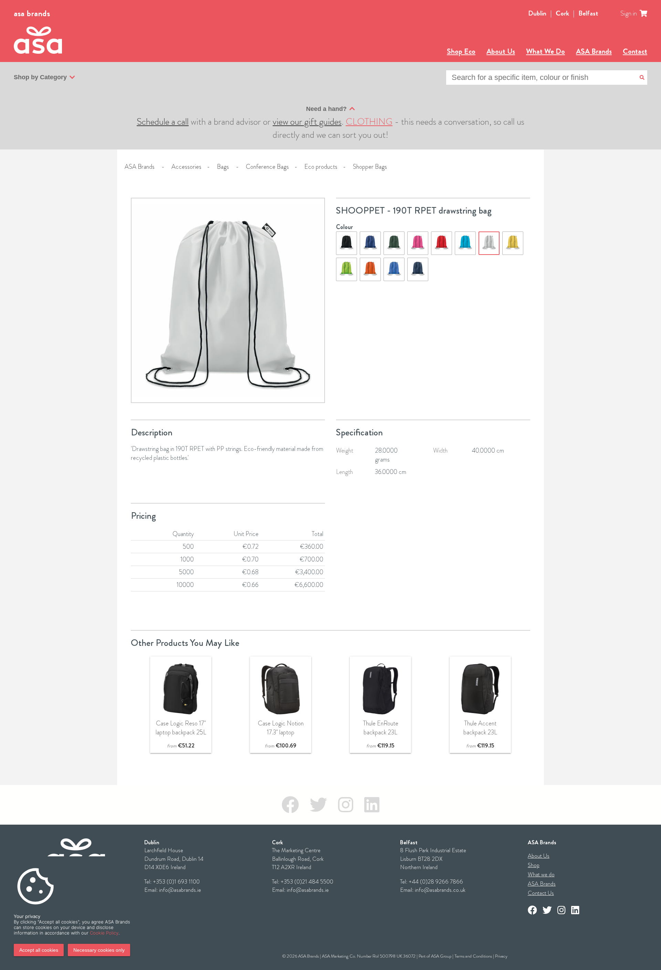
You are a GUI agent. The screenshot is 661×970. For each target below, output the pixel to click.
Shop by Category (40, 77)
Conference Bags (267, 166)
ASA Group (441, 956)
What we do (541, 874)
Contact (635, 51)
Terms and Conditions (473, 956)
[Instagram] (345, 804)
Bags (223, 166)
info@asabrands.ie (180, 890)
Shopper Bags (370, 166)
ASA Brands (594, 51)
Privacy (501, 956)
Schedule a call (163, 121)
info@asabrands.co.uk (440, 890)
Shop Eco (461, 51)
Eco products (320, 166)
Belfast (588, 13)
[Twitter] (318, 804)
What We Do (545, 51)
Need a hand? (326, 108)
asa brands (32, 13)
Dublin (537, 13)
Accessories (186, 166)
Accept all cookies (38, 950)
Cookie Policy (104, 933)
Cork (562, 13)
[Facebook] (290, 804)
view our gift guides (307, 121)
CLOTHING (369, 121)
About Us (500, 51)
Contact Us (541, 893)
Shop (533, 865)
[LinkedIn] (371, 804)
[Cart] (647, 13)
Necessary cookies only (99, 950)
